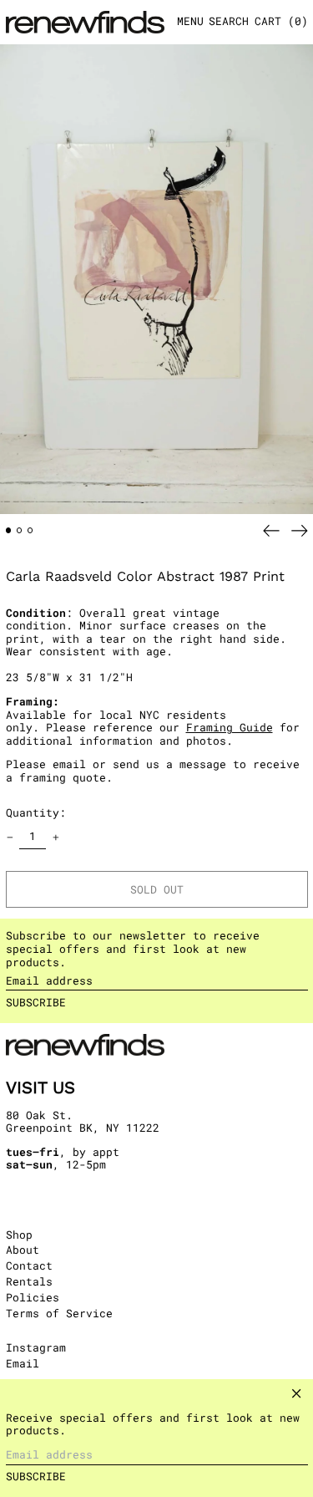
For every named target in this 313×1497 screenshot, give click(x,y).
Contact (29, 1265)
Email (22, 1364)
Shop (19, 1234)
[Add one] (55, 837)
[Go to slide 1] (9, 530)
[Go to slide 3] (30, 530)
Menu (190, 20)
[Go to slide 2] (20, 530)
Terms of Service (59, 1313)
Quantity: (36, 812)
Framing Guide (229, 727)
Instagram (36, 1348)
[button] (229, 22)
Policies (32, 1297)
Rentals (29, 1281)
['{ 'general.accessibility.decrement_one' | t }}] (9, 837)
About (22, 1249)
